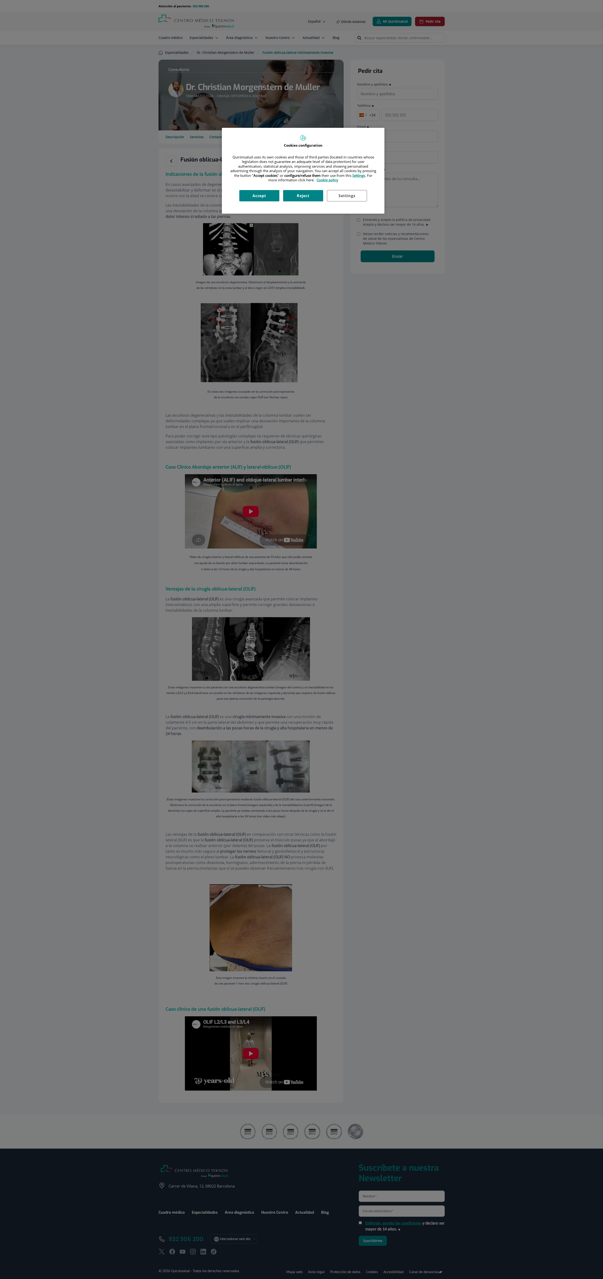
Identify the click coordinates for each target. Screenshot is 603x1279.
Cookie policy (327, 180)
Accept (259, 195)
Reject (303, 195)
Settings (346, 195)
